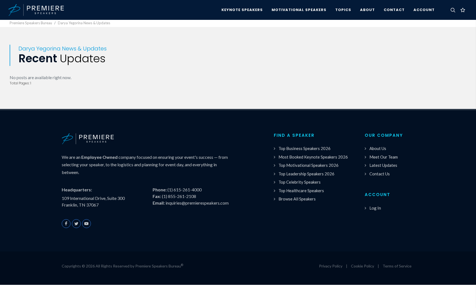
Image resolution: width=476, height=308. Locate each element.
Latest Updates (383, 165)
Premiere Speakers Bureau (31, 23)
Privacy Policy (330, 266)
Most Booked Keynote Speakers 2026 (313, 156)
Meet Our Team (383, 156)
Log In (375, 207)
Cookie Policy (362, 266)
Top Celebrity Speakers (299, 182)
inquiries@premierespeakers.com (197, 202)
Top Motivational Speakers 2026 (308, 165)
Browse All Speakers (297, 198)
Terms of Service (397, 266)
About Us (377, 148)
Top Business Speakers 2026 (304, 148)
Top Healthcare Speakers (301, 190)
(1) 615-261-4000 (184, 189)
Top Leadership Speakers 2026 (306, 173)
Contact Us (379, 173)
